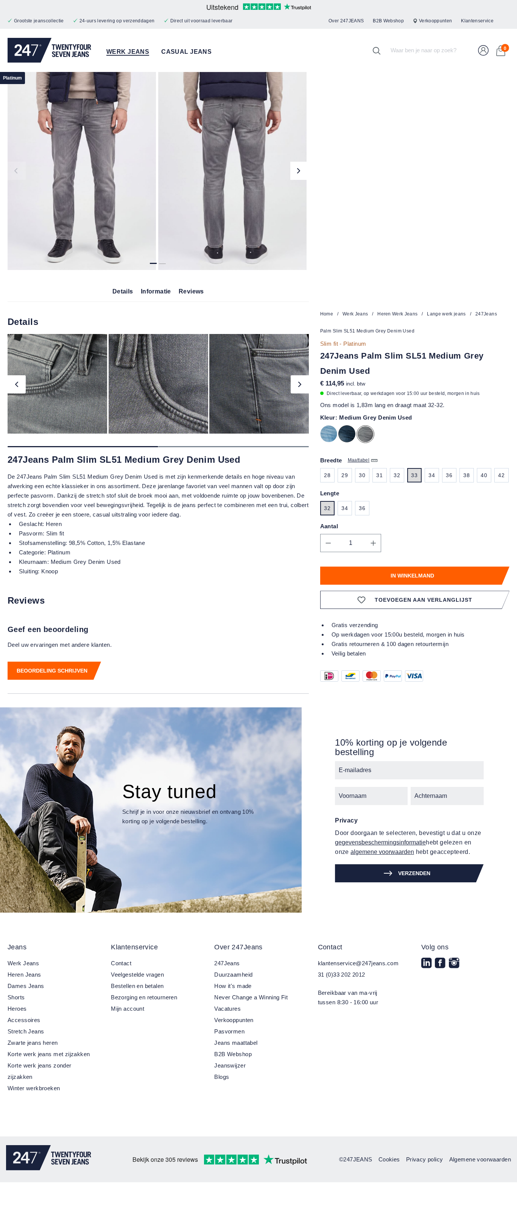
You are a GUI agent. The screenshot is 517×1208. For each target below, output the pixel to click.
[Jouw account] (483, 50)
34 (431, 475)
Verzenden (414, 873)
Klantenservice (477, 20)
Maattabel (359, 460)
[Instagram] (455, 968)
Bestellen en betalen (137, 986)
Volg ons (434, 947)
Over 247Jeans (238, 947)
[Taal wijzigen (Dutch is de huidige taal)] (506, 21)
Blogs (221, 1077)
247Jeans (227, 963)
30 (362, 475)
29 (344, 475)
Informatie (156, 291)
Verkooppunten (435, 20)
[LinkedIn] (427, 968)
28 (327, 475)
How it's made (232, 986)
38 (466, 475)
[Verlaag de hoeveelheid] (328, 543)
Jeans (17, 947)
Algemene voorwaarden (480, 1159)
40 (484, 475)
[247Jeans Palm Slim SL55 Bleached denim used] (330, 435)
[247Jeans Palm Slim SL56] (348, 435)
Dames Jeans (26, 986)
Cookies (389, 1159)
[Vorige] (17, 171)
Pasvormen (229, 1031)
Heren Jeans (24, 974)
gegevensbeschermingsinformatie (380, 842)
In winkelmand (412, 576)
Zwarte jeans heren (33, 1042)
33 (414, 475)
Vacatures (227, 1008)
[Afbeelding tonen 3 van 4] (162, 260)
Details (122, 291)
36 (449, 475)
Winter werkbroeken (34, 1088)
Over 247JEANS (346, 20)
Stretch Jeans (26, 1031)
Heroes (17, 1008)
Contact (121, 963)
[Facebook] (441, 968)
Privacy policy (424, 1159)
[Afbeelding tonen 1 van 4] (153, 260)
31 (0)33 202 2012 (341, 974)
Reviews (191, 291)
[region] (158, 171)
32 (397, 475)
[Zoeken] (376, 50)
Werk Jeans (23, 963)
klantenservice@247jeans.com (358, 963)
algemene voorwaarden (382, 852)
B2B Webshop (388, 20)
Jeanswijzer (230, 1065)
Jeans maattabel (235, 1042)
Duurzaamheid (233, 974)
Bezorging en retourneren (144, 997)
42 (501, 475)
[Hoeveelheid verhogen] (374, 543)
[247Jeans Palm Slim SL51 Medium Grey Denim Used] (82, 171)
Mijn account (127, 1008)
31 (379, 475)
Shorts (16, 997)
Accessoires (24, 1020)
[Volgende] (299, 171)
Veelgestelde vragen (137, 974)
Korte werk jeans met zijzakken (49, 1054)
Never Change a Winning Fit (251, 997)
